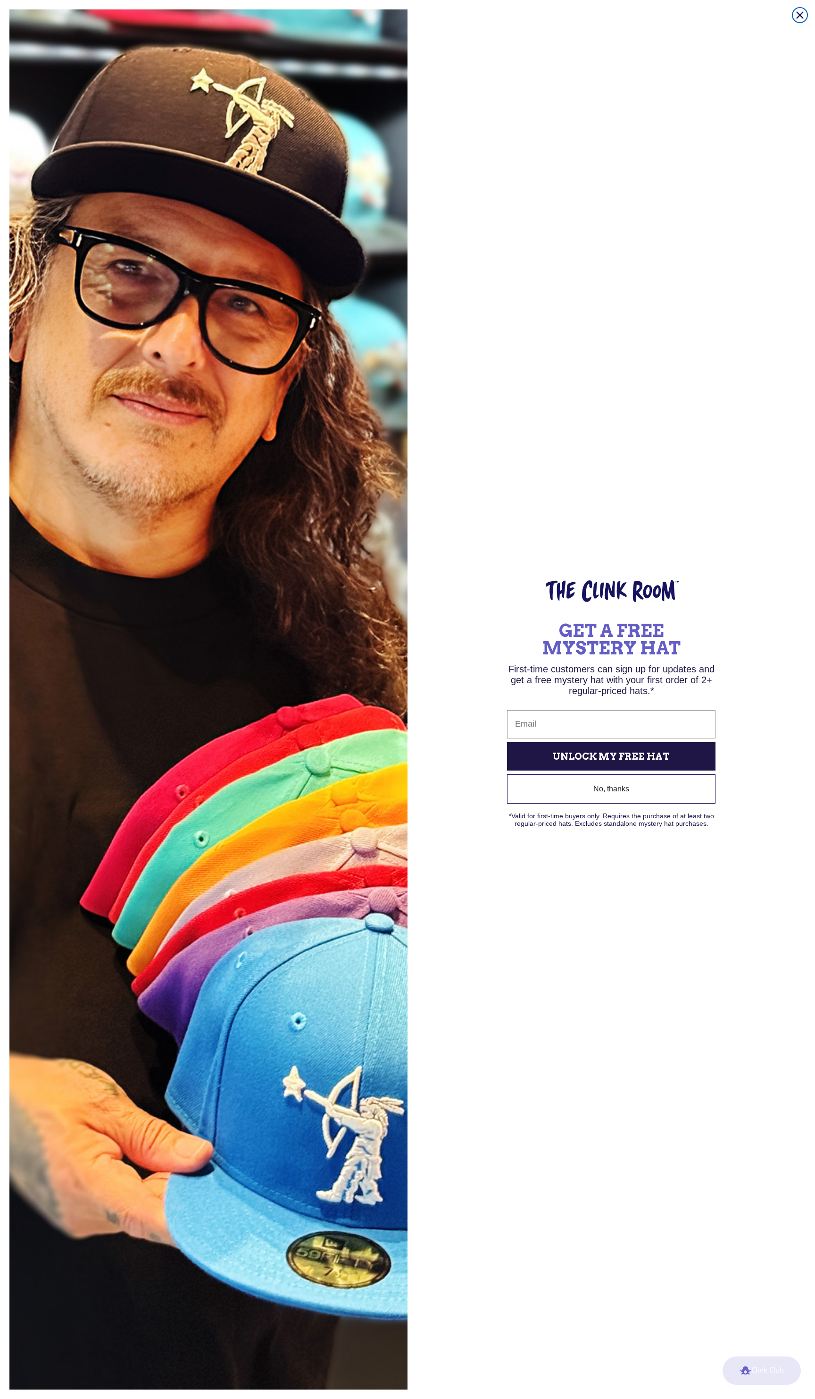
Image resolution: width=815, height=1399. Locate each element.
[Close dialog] (799, 15)
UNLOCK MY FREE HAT (611, 756)
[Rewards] (762, 1371)
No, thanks (611, 789)
